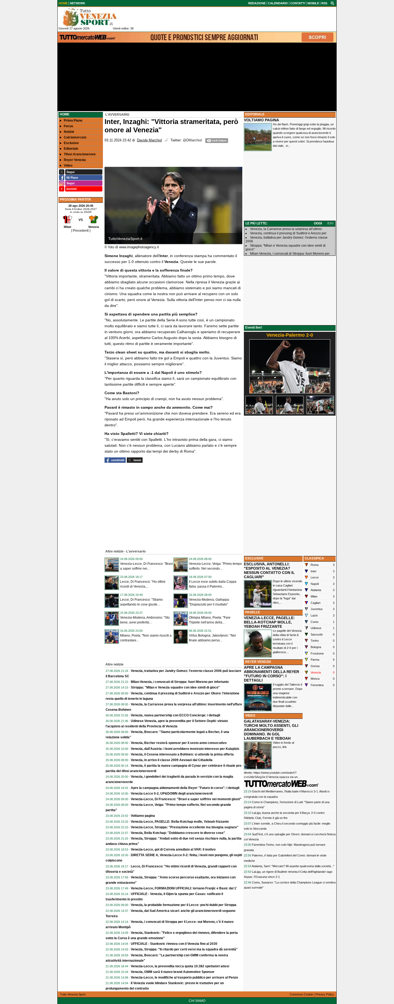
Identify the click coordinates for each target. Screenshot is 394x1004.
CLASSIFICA (314, 558)
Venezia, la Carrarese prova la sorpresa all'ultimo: (286, 229)
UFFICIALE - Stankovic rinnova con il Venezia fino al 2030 (174, 944)
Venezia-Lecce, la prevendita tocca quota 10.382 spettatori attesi (180, 966)
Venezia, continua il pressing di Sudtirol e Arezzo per (288, 233)
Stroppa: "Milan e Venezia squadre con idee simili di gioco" (175, 687)
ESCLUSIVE (254, 558)
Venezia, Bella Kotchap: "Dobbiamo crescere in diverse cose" (178, 833)
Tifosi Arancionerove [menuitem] (80, 154)
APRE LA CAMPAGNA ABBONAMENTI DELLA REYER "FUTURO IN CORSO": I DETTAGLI (271, 673)
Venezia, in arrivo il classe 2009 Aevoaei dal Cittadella (172, 760)
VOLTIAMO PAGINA (261, 120)
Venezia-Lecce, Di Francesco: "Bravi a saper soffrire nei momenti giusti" (186, 799)
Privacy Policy (324, 994)
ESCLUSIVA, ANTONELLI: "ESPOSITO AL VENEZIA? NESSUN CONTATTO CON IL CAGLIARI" (269, 570)
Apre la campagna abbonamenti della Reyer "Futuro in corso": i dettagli (185, 788)
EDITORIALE (255, 114)
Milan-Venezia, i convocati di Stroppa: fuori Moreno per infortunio (180, 682)
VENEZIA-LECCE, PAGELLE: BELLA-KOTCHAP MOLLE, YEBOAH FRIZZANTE (269, 622)
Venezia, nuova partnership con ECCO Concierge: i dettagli (175, 715)
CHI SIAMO (197, 1001)
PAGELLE (252, 612)
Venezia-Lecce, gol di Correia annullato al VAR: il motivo (173, 849)
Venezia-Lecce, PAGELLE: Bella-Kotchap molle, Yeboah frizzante (180, 821)
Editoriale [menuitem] (71, 149)
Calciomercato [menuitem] (75, 137)
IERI (330, 223)
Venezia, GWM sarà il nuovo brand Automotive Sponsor (172, 972)
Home (64, 114)
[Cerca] (332, 3)
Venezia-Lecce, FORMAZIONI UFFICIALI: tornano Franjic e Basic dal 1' (184, 888)
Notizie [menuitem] (69, 132)
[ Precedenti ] (80, 230)
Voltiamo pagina (143, 816)
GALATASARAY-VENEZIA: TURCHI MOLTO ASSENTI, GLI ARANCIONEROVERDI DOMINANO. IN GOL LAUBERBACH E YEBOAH (271, 729)
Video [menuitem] (68, 165)
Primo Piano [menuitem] (73, 120)
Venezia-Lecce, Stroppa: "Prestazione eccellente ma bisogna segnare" (185, 827)
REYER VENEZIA (258, 662)
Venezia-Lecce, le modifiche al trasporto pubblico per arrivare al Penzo (184, 977)
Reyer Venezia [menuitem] (75, 160)
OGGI (318, 223)
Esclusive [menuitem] (71, 143)
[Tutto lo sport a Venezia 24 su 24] (94, 17)
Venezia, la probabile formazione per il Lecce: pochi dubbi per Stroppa (183, 905)
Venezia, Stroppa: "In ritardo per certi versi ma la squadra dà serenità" (184, 949)
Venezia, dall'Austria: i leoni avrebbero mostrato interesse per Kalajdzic (185, 749)
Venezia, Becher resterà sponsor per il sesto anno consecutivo (178, 743)
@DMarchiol (192, 140)
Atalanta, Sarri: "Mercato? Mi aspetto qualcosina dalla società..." (293, 866)
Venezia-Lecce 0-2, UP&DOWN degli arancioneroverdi (172, 793)
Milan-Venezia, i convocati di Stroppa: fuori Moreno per (290, 253)
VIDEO (250, 715)
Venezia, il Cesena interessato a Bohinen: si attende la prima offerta (182, 754)
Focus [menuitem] (68, 126)
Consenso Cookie (301, 994)
